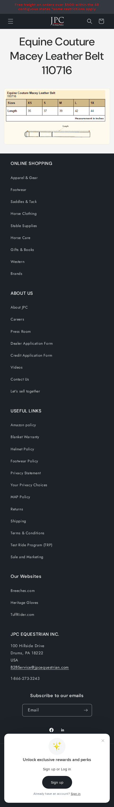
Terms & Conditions (28, 533)
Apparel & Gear (24, 177)
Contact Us (20, 379)
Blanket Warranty (25, 436)
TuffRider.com (22, 614)
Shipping (18, 521)
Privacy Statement (26, 473)
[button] (89, 21)
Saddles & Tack (24, 201)
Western (17, 261)
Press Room (21, 331)
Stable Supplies (24, 225)
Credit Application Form (31, 355)
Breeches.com (23, 590)
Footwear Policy (24, 461)
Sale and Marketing (27, 557)
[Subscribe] (86, 710)
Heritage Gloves (24, 602)
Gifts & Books (22, 249)
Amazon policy (23, 425)
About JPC (19, 307)
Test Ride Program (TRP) (31, 545)
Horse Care (20, 237)
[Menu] (10, 21)
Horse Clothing (24, 213)
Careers (17, 319)
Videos (17, 367)
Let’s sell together (25, 391)
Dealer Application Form (32, 343)
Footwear (19, 189)
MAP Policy (20, 496)
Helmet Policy (22, 449)
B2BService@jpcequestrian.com (40, 667)
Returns (17, 509)
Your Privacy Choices (29, 485)
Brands (17, 273)
